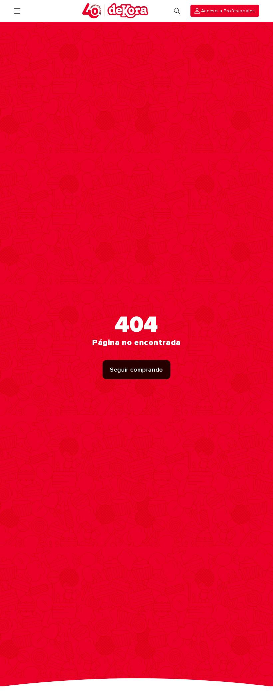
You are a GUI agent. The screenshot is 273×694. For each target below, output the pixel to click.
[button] (17, 11)
